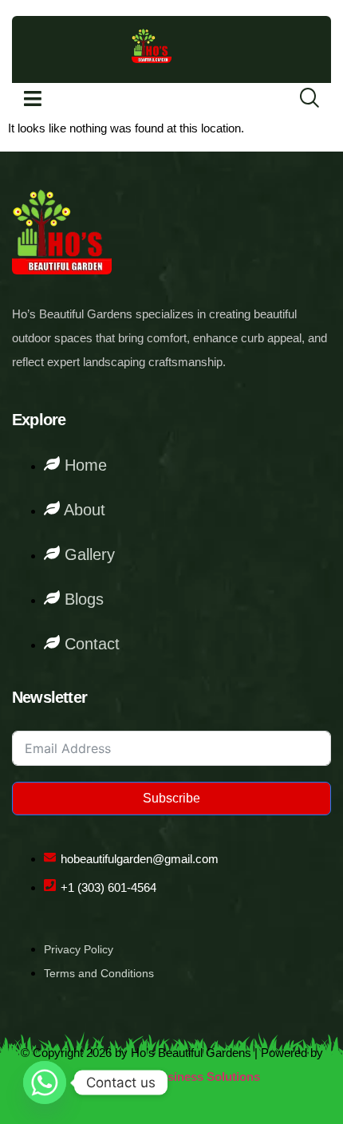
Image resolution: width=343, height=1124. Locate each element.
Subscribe (171, 798)
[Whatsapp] (44, 1082)
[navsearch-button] (299, 99)
